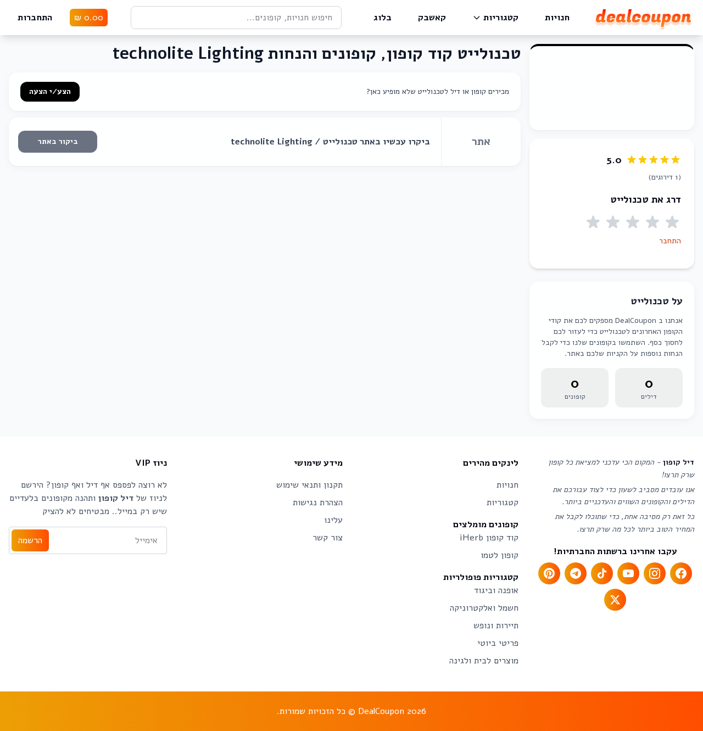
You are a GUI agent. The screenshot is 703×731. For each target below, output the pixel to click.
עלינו (333, 520)
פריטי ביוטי (497, 643)
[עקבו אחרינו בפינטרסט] (549, 573)
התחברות (35, 18)
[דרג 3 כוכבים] (632, 222)
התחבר (670, 241)
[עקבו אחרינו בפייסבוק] (681, 573)
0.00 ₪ (88, 18)
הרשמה (30, 540)
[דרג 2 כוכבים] (652, 222)
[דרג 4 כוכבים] (613, 222)
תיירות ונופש (495, 626)
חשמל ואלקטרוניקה (484, 608)
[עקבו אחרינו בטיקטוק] (602, 573)
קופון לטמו (499, 555)
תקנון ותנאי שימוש (309, 485)
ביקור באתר (58, 141)
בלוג (382, 18)
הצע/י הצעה (50, 91)
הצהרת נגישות (318, 502)
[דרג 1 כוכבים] (672, 222)
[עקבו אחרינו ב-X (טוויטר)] (615, 600)
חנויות (557, 18)
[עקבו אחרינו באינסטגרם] (655, 573)
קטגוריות (500, 18)
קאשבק (432, 18)
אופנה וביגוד (496, 590)
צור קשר (328, 538)
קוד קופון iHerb (489, 538)
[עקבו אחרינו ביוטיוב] (628, 573)
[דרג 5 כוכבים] (593, 222)
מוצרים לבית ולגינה (483, 661)
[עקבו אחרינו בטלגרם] (576, 573)
